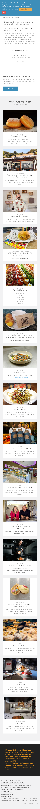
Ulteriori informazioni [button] (25, 9)
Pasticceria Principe (20, 136)
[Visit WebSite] (20, 63)
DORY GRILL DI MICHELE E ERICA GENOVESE (20, 254)
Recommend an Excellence (16, 76)
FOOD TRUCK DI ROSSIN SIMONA (20, 527)
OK (4, 12)
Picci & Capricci (20, 645)
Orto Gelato (20, 723)
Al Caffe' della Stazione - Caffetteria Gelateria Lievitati (20, 336)
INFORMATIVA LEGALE (29, 800)
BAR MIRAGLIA (20, 290)
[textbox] (20, 258)
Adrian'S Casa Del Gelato (20, 487)
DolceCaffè (20, 684)
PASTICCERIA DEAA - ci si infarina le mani (20, 605)
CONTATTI (4, 798)
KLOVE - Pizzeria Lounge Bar (20, 448)
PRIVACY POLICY (14, 798)
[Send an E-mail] (18, 63)
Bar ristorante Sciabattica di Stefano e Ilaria (20, 176)
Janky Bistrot (20, 409)
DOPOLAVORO (20, 372)
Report (10, 88)
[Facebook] (22, 63)
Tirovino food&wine (20, 216)
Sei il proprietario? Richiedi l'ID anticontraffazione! (18, 29)
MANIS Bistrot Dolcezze (20, 565)
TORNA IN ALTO (29, 803)
